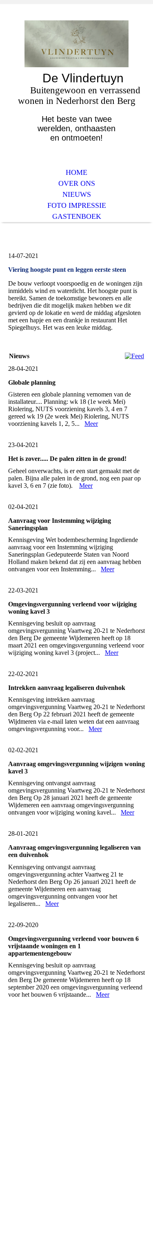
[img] (77, 43)
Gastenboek (76, 216)
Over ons (76, 183)
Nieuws (76, 194)
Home (76, 172)
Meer (91, 423)
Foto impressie (76, 205)
